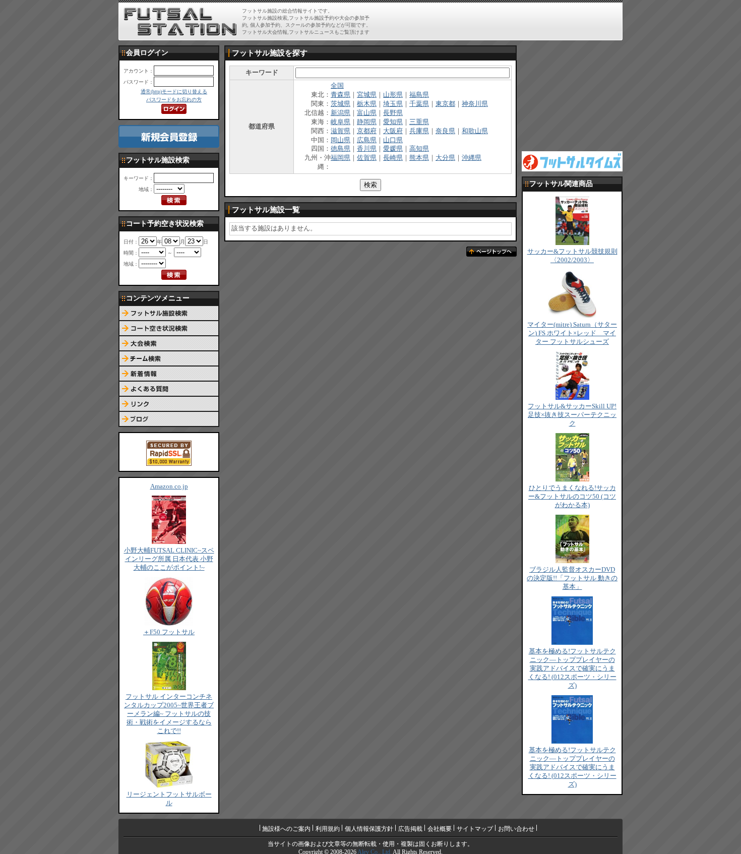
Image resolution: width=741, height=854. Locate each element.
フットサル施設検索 (168, 313)
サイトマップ (475, 828)
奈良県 (445, 131)
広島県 (367, 140)
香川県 (367, 148)
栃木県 (367, 103)
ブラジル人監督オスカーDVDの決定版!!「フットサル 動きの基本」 (572, 578)
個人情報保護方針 (369, 828)
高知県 (419, 148)
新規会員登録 (168, 136)
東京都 (445, 103)
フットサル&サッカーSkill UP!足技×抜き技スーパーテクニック (572, 415)
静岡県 (367, 122)
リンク (168, 404)
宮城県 (367, 94)
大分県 (445, 157)
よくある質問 (168, 389)
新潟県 (340, 112)
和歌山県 (475, 131)
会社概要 (439, 828)
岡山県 (340, 140)
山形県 (393, 94)
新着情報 (168, 374)
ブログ (168, 419)
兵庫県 (419, 131)
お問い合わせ (516, 828)
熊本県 (419, 157)
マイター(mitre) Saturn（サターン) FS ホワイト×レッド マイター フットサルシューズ (572, 333)
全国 (337, 85)
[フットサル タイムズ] (572, 160)
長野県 (393, 112)
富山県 (367, 112)
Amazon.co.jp (169, 486)
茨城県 (340, 103)
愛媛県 (393, 148)
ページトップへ (491, 252)
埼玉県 (393, 103)
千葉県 (419, 103)
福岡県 (340, 157)
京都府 (367, 131)
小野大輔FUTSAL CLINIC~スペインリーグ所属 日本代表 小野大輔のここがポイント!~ (169, 559)
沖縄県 (471, 157)
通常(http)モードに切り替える (174, 91)
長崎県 (393, 157)
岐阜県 (340, 122)
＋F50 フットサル (169, 632)
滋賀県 (340, 131)
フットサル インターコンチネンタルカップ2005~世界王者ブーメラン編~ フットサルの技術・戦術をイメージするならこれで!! (169, 714)
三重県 (419, 122)
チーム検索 (168, 359)
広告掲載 (410, 828)
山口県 (393, 140)
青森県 (340, 94)
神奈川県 (475, 103)
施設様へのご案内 (286, 828)
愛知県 (393, 122)
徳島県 (340, 148)
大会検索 (168, 343)
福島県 (419, 94)
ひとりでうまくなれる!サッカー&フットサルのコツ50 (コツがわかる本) (572, 496)
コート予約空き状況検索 (168, 328)
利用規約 (328, 828)
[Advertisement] (502, 21)
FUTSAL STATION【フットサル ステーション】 (180, 22)
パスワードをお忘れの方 (174, 99)
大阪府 (393, 131)
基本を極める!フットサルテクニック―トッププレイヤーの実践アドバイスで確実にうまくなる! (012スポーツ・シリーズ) (572, 668)
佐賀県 (367, 157)
